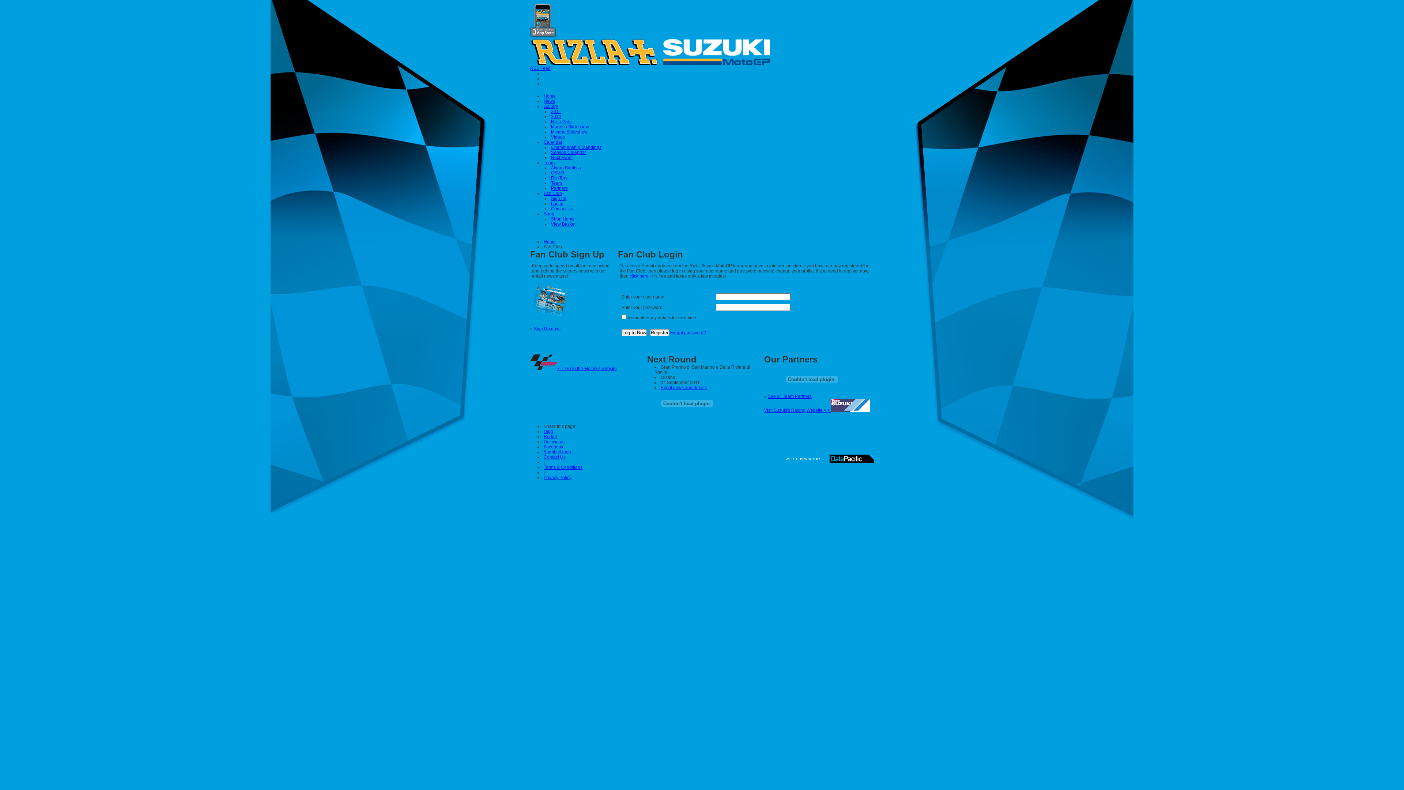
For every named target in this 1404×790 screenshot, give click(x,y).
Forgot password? (688, 332)
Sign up (558, 198)
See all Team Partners (790, 396)
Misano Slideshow (569, 132)
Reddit (550, 436)
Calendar (553, 142)
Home (550, 96)
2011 (556, 111)
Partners (559, 188)
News (549, 101)
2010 (556, 116)
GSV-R (558, 173)
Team (549, 162)
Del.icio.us (554, 441)
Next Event (562, 157)
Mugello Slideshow (570, 126)
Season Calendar (568, 152)
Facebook (553, 446)
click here (639, 276)
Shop (549, 214)
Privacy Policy (557, 477)
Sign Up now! (547, 328)
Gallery (551, 106)
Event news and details (684, 387)
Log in (557, 203)
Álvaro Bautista (566, 167)
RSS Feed (540, 68)
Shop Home (563, 219)
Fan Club (553, 193)
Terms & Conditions (563, 467)
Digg (548, 431)
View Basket (563, 224)
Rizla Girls (561, 121)
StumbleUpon (557, 452)
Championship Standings (576, 147)
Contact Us (562, 208)
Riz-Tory (559, 178)
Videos (558, 137)
